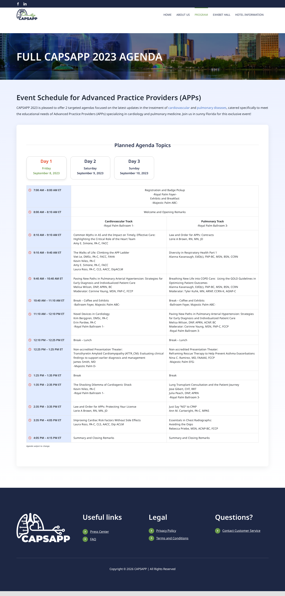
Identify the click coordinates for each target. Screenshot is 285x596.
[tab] (46, 168)
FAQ (93, 539)
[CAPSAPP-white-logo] (43, 514)
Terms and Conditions (172, 538)
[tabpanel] (142, 316)
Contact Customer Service (241, 530)
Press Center (99, 531)
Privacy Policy (166, 530)
